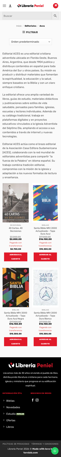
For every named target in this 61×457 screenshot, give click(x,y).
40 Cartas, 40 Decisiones (16, 229)
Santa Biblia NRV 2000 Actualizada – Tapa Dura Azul (45, 231)
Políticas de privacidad (16, 444)
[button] (4, 6)
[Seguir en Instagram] (37, 400)
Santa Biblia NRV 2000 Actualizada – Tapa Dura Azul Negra (15, 315)
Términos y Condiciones (44, 444)
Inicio (18, 26)
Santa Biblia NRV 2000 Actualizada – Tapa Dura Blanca (45, 315)
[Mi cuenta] (10, 5)
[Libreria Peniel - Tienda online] (30, 6)
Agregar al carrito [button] (16, 257)
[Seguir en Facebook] (32, 400)
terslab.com (30, 452)
